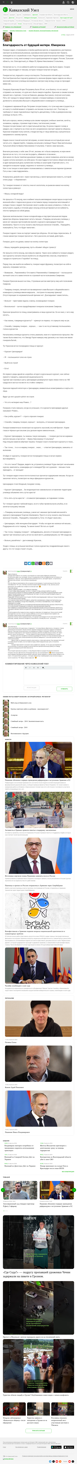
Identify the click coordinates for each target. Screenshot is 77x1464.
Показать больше (38, 1430)
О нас (4, 1447)
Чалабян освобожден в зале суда (17, 985)
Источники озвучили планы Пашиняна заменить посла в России (30, 876)
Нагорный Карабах (8, 21)
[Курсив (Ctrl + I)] (30, 667)
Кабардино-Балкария (30, 18)
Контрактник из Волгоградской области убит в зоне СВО (55, 1158)
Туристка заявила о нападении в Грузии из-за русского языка (37, 1420)
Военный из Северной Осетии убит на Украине (19, 1158)
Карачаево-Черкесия (52, 18)
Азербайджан (27, 15)
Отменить (64, 689)
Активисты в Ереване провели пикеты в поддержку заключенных (30, 830)
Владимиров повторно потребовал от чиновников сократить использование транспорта (19, 1148)
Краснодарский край (66, 18)
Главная (5, 30)
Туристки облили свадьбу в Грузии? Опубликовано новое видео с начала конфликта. (36, 1395)
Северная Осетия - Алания (52, 21)
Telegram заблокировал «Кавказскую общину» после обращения (14, 1420)
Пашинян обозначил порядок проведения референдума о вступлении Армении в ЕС (38, 780)
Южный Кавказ (38, 24)
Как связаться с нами (21, 1447)
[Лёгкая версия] (11, 2)
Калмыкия (41, 18)
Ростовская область (37, 21)
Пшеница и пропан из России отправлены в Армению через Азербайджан (34, 885)
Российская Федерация (23, 21)
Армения (35, 15)
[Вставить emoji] (43, 667)
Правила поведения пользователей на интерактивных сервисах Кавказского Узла (45, 1456)
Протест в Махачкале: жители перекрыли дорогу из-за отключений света (31, 1337)
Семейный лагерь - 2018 (19, 727)
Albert (18, 571)
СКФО (63, 21)
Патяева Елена (10, 1042)
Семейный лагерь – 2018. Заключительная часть (27, 721)
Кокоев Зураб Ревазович (14, 1087)
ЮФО (45, 24)
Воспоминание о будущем (20, 733)
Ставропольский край (9, 24)
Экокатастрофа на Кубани (65, 27)
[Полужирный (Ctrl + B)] (26, 667)
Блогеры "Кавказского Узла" (18, 30)
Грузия (5, 18)
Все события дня (68, 1171)
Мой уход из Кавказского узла (21, 703)
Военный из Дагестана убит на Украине (20, 1166)
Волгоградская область (61, 15)
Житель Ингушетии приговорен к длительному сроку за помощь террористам (53, 1148)
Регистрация (31, 687)
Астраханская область (46, 15)
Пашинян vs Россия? (39, 27)
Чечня (20, 24)
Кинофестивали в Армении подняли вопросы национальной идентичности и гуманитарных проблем (35, 932)
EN (7, 2)
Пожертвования (41, 1447)
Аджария (12, 15)
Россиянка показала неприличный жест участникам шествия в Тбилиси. (60, 1421)
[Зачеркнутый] (38, 667)
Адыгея (19, 15)
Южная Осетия (27, 24)
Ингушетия (19, 18)
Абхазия (5, 15)
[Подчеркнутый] (34, 667)
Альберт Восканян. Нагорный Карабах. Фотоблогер (43, 30)
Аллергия (14, 715)
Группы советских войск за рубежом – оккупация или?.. (30, 709)
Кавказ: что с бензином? (13, 27)
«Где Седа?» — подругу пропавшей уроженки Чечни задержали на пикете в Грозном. (36, 1274)
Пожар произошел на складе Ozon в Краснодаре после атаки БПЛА (54, 1167)
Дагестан (11, 18)
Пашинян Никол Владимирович (17, 1132)
